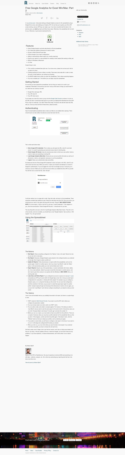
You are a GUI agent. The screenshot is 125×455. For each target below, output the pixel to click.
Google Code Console (56, 98)
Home (26, 450)
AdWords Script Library (82, 41)
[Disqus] (49, 381)
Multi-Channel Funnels (42, 301)
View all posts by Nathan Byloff (32, 362)
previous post (31, 23)
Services (31, 3)
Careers (52, 3)
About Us (37, 3)
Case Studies (45, 3)
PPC (80, 34)
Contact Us (63, 3)
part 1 (39, 78)
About (31, 450)
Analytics (81, 32)
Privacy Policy (47, 450)
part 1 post (70, 276)
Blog (57, 3)
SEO (80, 36)
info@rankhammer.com (84, 25)
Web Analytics (40, 13)
